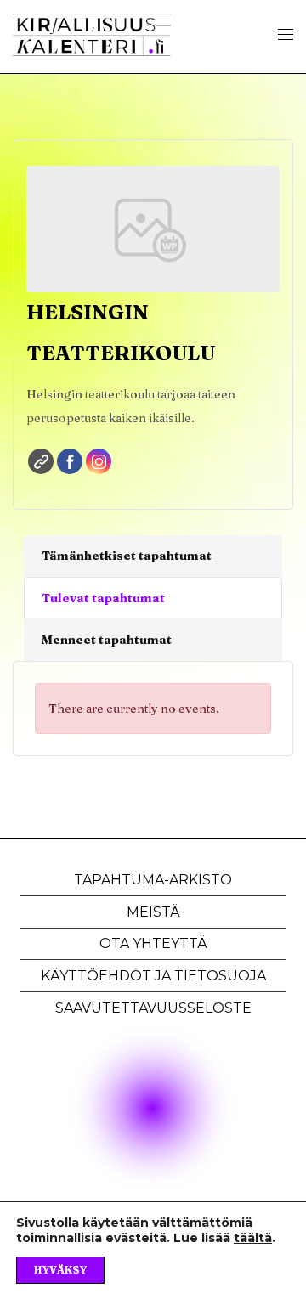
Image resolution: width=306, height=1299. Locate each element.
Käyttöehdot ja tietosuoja (153, 976)
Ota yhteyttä (153, 943)
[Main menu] (285, 35)
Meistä (153, 912)
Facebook (69, 461)
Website (41, 461)
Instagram (98, 461)
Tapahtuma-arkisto (153, 880)
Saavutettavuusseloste (153, 1008)
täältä (253, 1237)
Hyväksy (60, 1269)
